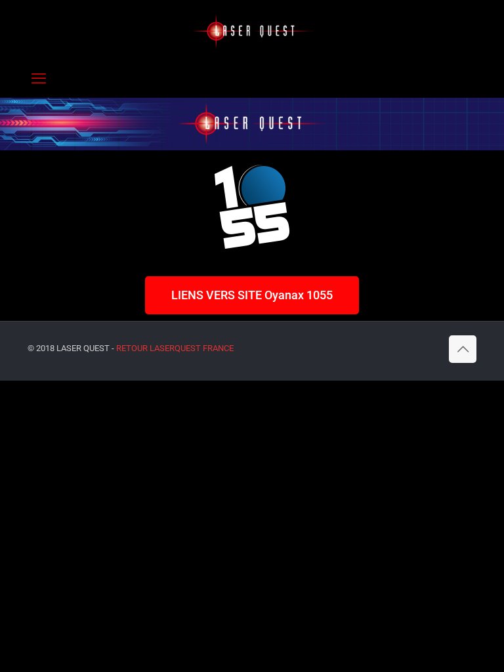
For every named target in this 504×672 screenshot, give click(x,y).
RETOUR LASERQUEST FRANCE (175, 348)
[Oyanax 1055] (252, 30)
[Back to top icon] (462, 349)
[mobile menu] (39, 79)
